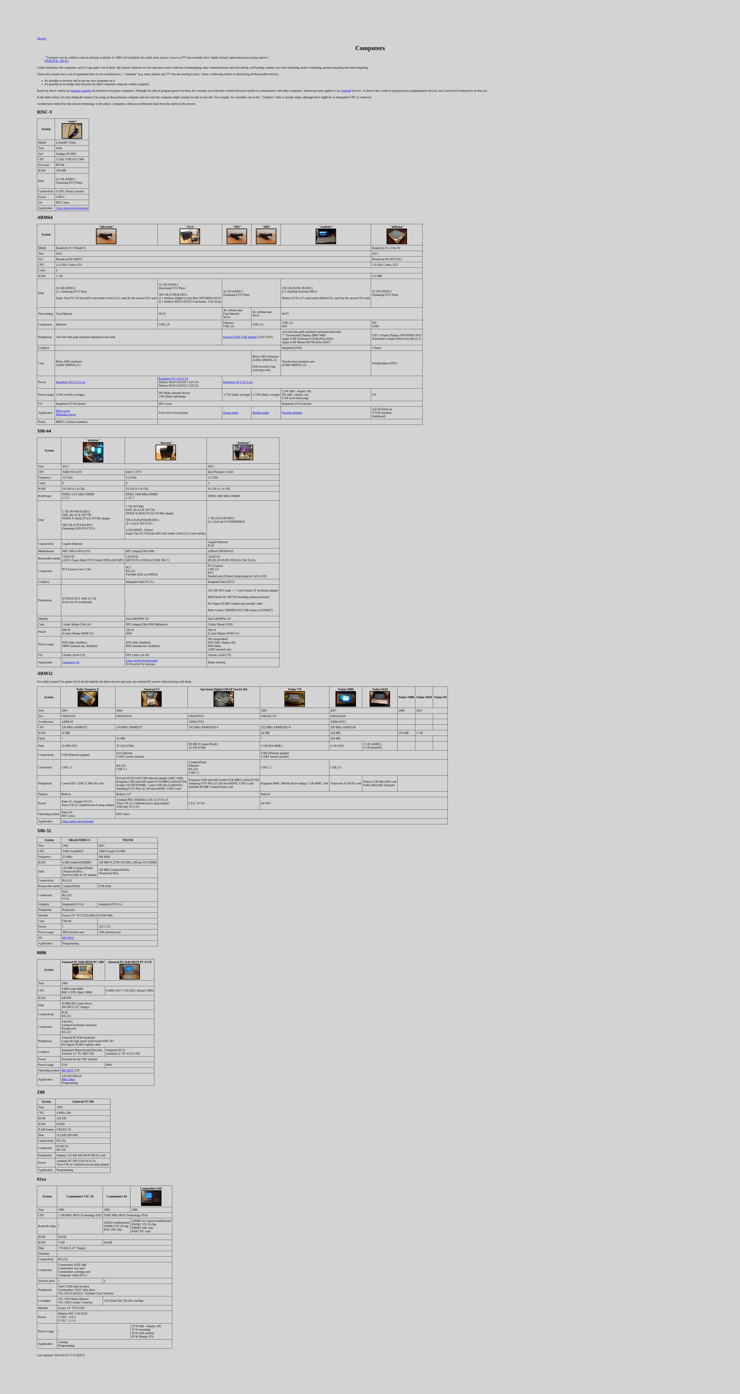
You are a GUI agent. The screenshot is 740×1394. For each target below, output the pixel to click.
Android (346, 90)
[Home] (41, 38)
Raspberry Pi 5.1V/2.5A (71, 382)
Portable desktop (292, 412)
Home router (231, 412)
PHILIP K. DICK (56, 61)
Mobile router (260, 412)
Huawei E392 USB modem (240, 337)
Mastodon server (66, 414)
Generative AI (70, 662)
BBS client (68, 1079)
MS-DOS (68, 937)
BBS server (63, 411)
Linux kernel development (72, 208)
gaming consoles (81, 90)
